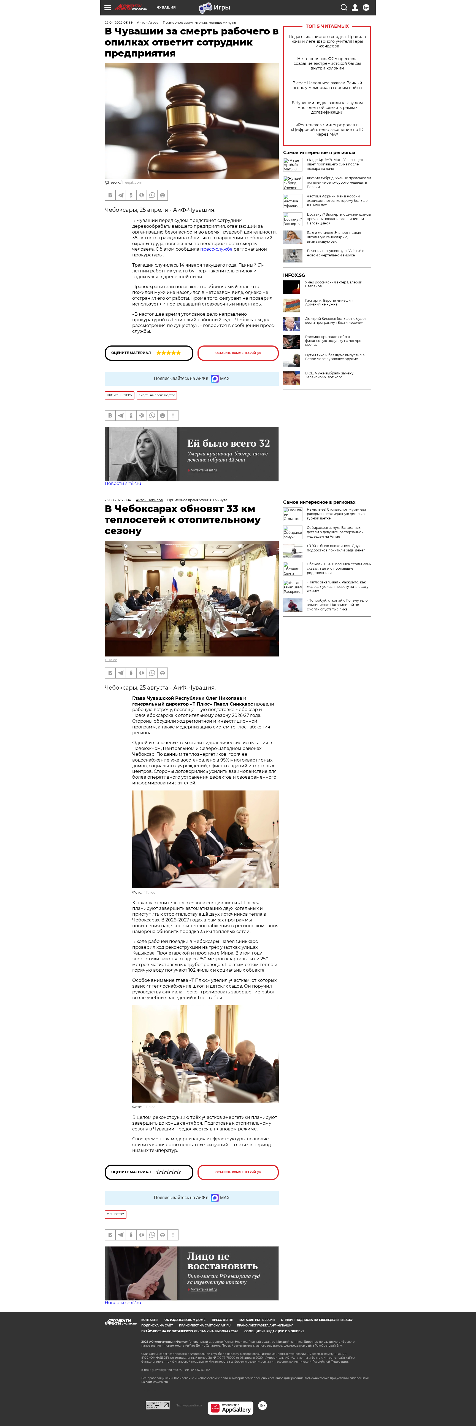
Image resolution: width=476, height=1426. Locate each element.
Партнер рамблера (189, 1405)
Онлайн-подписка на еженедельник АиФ (317, 1320)
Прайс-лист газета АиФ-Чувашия (265, 1325)
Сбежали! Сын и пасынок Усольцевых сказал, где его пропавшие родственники (339, 568)
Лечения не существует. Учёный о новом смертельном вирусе (335, 253)
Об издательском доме (184, 1320)
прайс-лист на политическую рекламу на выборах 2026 (189, 1331)
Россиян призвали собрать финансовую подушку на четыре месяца (333, 341)
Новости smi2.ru (123, 483)
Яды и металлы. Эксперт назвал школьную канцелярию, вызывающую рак (334, 236)
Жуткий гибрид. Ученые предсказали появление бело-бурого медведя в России (339, 182)
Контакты (149, 1320)
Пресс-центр (222, 1320)
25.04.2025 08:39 (118, 22)
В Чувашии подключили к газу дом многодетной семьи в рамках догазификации (327, 108)
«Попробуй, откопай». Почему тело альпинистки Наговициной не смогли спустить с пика (337, 604)
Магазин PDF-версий (257, 1320)
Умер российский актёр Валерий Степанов (333, 284)
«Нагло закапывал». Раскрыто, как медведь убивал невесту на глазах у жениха (338, 586)
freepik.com (132, 182)
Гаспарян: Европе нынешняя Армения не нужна (330, 302)
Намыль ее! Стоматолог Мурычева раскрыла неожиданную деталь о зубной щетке (336, 513)
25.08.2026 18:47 (118, 500)
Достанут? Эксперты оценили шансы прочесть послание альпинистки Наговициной (339, 218)
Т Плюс (111, 660)
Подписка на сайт (157, 1325)
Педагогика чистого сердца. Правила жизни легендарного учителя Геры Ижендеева (327, 41)
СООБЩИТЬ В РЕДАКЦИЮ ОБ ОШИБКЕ (274, 1331)
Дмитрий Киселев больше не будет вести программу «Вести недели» (335, 321)
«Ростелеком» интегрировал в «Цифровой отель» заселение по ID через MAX (327, 130)
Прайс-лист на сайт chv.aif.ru (205, 1325)
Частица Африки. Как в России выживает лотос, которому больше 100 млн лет (337, 200)
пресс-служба (216, 249)
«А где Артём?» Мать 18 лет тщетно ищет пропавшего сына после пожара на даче (337, 164)
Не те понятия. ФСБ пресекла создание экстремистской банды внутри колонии (327, 64)
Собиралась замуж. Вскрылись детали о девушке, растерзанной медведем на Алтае (335, 532)
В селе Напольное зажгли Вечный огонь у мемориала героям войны (327, 85)
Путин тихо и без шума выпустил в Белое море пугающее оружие (334, 357)
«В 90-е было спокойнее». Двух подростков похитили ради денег (336, 548)
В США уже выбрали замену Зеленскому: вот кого (329, 375)
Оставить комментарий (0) (238, 353)
